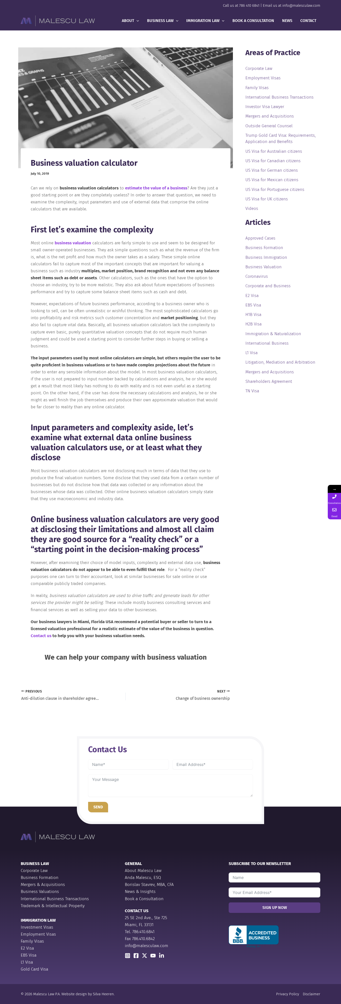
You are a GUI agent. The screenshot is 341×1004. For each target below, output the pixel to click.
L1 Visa (251, 352)
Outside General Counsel (269, 126)
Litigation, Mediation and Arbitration (280, 362)
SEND (98, 807)
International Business (267, 343)
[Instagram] (127, 955)
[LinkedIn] (161, 955)
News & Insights (140, 891)
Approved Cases (260, 238)
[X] (144, 955)
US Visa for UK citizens (266, 199)
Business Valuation (263, 267)
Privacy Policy (287, 994)
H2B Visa (253, 324)
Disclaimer (311, 994)
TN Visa (252, 391)
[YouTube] (153, 955)
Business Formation (264, 247)
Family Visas (257, 87)
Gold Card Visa (34, 969)
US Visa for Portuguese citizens (274, 189)
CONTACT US (137, 910)
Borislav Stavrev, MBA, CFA (149, 884)
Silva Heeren (103, 994)
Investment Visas (37, 927)
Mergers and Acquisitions (269, 116)
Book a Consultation (144, 898)
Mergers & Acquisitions (43, 884)
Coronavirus (256, 276)
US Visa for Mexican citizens (271, 179)
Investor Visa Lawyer (264, 106)
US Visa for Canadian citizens (273, 160)
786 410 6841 (249, 5)
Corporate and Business (268, 285)
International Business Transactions (279, 97)
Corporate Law (258, 68)
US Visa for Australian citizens (273, 151)
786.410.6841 (143, 931)
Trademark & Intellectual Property (53, 905)
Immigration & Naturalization (273, 333)
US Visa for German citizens (271, 170)
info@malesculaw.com (301, 5)
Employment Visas (263, 78)
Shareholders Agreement (268, 381)
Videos (251, 208)
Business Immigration (266, 257)
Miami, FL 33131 (139, 924)
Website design (74, 994)
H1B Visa (253, 314)
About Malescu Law (143, 870)
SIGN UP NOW (274, 907)
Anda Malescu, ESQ (143, 877)
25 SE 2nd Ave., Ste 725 (146, 917)
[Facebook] (136, 955)
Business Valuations (40, 891)
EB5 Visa (253, 305)
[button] (136, 20)
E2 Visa (252, 295)
